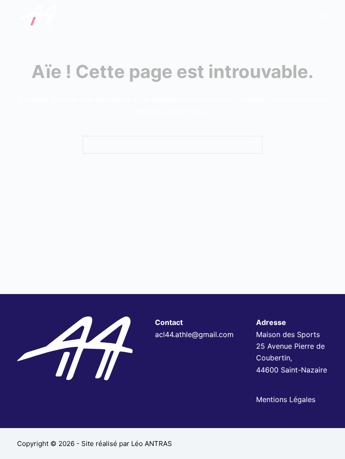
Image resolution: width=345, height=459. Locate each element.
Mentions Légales (285, 399)
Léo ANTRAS (151, 443)
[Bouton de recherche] (253, 145)
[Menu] (324, 16)
